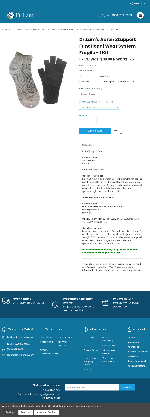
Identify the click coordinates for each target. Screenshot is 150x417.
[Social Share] (121, 133)
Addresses (133, 346)
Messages (133, 341)
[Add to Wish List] (116, 131)
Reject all (26, 412)
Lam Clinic (89, 337)
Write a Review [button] (86, 70)
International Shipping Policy (91, 361)
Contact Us (108, 345)
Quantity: (83, 115)
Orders (131, 337)
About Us (89, 345)
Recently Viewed (137, 361)
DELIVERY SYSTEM (62, 343)
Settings (10, 412)
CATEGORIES (65, 337)
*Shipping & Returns (108, 351)
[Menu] (140, 15)
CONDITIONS (46, 341)
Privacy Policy (91, 350)
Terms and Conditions (108, 360)
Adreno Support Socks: (96, 101)
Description (88, 144)
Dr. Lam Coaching (107, 339)
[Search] (98, 15)
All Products (46, 337)
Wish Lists (139, 3)
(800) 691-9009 (122, 15)
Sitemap (88, 369)
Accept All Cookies (46, 412)
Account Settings (137, 365)
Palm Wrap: (90, 88)
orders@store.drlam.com (20, 354)
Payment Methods (138, 351)
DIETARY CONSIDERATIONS (49, 351)
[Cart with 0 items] (108, 15)
